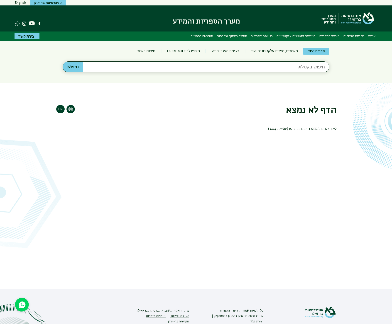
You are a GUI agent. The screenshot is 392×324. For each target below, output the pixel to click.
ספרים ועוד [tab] (316, 51)
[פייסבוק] (39, 24)
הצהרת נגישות (179, 316)
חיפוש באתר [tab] (146, 51)
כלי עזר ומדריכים (262, 36)
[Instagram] (24, 24)
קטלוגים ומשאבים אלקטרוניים (296, 36)
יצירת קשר (27, 36)
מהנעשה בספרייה (202, 36)
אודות (372, 36)
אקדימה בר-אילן (178, 321)
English (20, 2)
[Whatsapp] (17, 24)
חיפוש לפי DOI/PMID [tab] (183, 51)
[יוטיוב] (32, 23)
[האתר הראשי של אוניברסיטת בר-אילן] (320, 317)
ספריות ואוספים (353, 36)
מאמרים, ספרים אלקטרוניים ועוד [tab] (274, 51)
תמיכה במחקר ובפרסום (232, 36)
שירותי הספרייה (329, 36)
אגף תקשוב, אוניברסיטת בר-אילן (158, 310)
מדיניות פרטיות (156, 316)
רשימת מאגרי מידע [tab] (225, 51)
